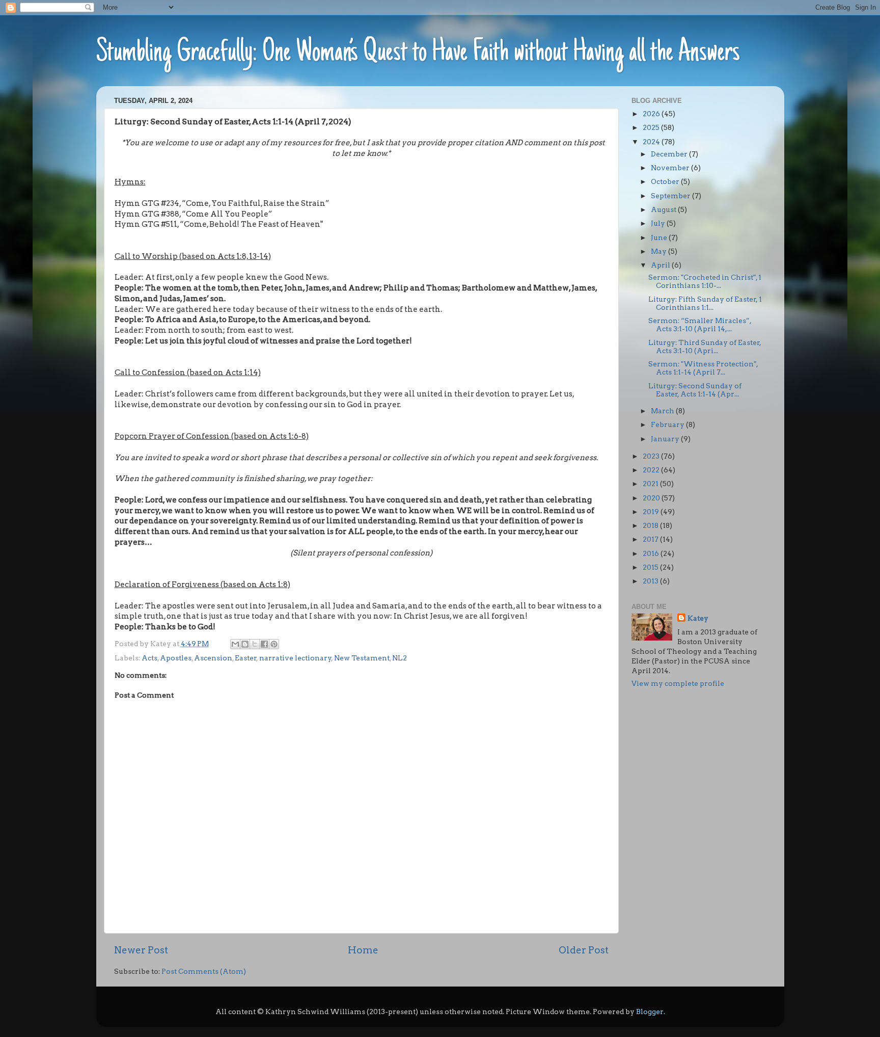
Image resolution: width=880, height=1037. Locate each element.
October (666, 181)
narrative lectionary (295, 658)
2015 (651, 567)
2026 (652, 114)
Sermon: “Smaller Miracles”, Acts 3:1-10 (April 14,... (699, 324)
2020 (652, 498)
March (663, 411)
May (659, 251)
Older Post (584, 950)
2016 (652, 553)
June (660, 237)
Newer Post (141, 950)
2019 (652, 512)
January (666, 439)
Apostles (175, 658)
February (668, 424)
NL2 (399, 658)
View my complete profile (677, 683)
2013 (651, 581)
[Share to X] (255, 644)
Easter (246, 658)
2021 (651, 484)
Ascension (213, 658)
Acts (149, 658)
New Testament (362, 658)
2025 (652, 127)
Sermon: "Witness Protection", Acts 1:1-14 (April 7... (703, 368)
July (659, 223)
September (671, 196)
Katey (698, 618)
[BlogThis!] (245, 644)
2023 (652, 456)
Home (363, 950)
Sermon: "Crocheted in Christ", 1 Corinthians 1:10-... (704, 281)
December (670, 154)
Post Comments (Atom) (203, 971)
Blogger (650, 1011)
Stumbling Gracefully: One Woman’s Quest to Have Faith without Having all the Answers (418, 53)
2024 (652, 142)
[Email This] (235, 644)
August (664, 209)
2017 (651, 539)
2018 (651, 525)
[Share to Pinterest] (274, 644)
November (671, 168)
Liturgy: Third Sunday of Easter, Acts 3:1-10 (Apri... (704, 346)
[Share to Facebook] (264, 644)
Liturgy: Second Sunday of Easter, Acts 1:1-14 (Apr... (694, 390)
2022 (652, 470)
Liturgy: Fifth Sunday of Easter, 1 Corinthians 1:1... (705, 303)
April (661, 265)
